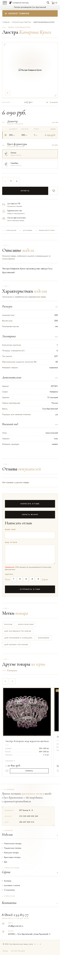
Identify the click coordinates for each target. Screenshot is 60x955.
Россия (8, 624)
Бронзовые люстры (12, 857)
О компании (9, 890)
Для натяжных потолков (17, 631)
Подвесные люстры (12, 848)
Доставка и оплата (12, 885)
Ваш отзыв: (11, 542)
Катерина (12, 670)
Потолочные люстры (12, 843)
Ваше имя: (10, 530)
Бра (5, 861)
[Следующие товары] (12, 681)
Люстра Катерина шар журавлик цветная (27, 741)
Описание (11, 230)
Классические (26, 624)
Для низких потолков (16, 645)
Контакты (8, 880)
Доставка (27, 230)
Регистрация (18, 951)
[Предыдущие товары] (5, 681)
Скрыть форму (30, 514)
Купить (25, 191)
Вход (5, 951)
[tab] (11, 711)
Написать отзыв (30, 504)
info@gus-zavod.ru (15, 926)
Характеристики (47, 230)
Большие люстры (11, 852)
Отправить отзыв (30, 589)
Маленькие (43, 638)
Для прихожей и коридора (18, 638)
